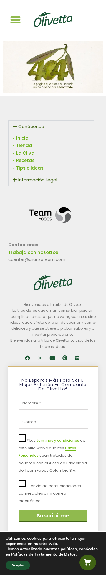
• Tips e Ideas (28, 168)
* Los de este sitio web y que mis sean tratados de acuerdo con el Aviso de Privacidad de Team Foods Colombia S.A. (53, 455)
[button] (15, 20)
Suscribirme (53, 515)
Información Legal (37, 180)
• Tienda (22, 145)
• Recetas (24, 160)
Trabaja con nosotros (33, 252)
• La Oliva (23, 153)
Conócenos (31, 126)
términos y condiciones (58, 440)
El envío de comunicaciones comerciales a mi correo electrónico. (50, 493)
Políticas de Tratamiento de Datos (43, 554)
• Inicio (20, 138)
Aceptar (17, 565)
